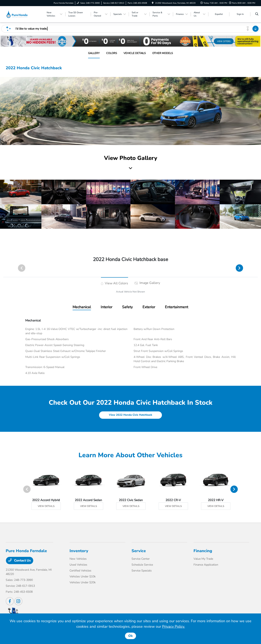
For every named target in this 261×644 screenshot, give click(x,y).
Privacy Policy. (173, 626)
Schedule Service (142, 565)
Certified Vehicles (80, 571)
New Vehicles (78, 559)
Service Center (141, 559)
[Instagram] (18, 601)
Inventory (79, 551)
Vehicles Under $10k (83, 576)
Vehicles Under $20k (83, 582)
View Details (46, 506)
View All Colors (116, 283)
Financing (203, 551)
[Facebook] (10, 601)
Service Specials (142, 571)
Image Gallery (149, 283)
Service (139, 551)
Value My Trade (203, 559)
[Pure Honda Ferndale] (24, 14)
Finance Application (206, 565)
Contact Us (22, 560)
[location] (153, 3)
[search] (256, 14)
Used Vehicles (78, 565)
